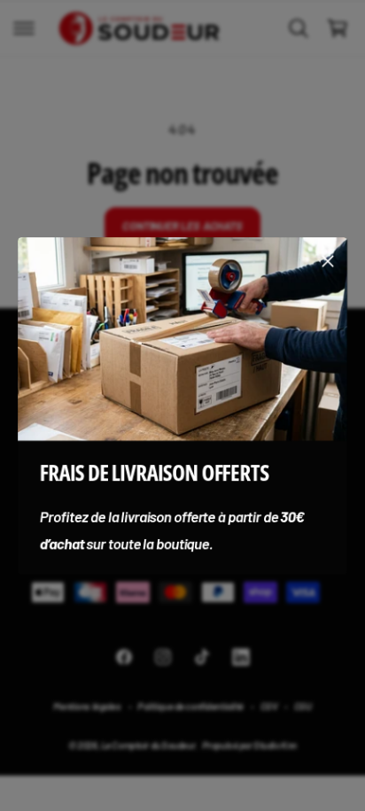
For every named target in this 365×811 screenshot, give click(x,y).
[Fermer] (328, 260)
